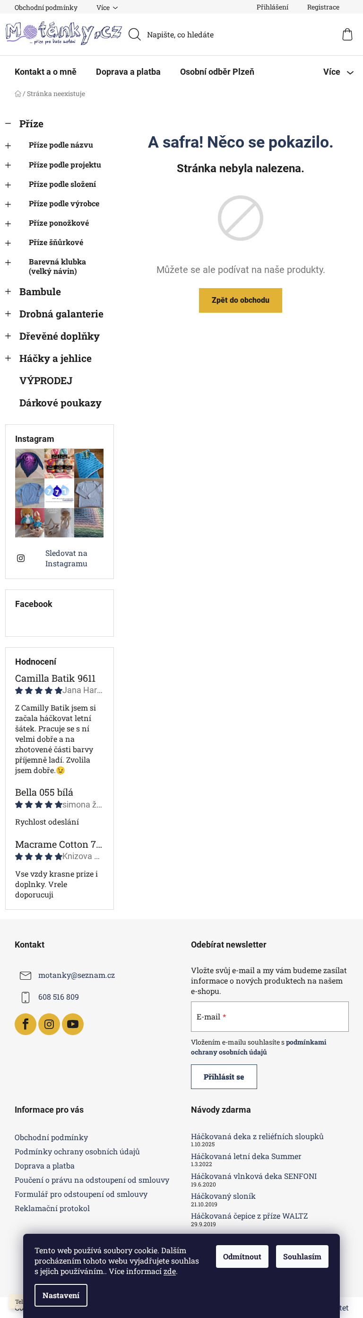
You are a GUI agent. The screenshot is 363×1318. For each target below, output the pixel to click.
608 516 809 (58, 997)
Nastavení (61, 1295)
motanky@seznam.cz (76, 975)
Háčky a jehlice (55, 358)
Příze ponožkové (59, 223)
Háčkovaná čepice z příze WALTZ (249, 1216)
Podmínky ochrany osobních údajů (77, 1151)
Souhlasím (302, 1256)
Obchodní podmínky (46, 7)
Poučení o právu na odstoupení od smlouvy (92, 1180)
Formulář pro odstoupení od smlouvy (81, 1194)
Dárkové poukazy (60, 402)
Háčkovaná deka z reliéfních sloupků (257, 1136)
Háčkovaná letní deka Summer (246, 1156)
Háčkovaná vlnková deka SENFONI (254, 1176)
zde (170, 1271)
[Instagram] (49, 1024)
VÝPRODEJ (45, 380)
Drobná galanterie (61, 313)
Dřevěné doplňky (59, 336)
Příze (31, 123)
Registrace (323, 6)
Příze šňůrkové (56, 242)
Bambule (40, 291)
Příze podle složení (62, 184)
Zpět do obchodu (240, 300)
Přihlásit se (224, 1076)
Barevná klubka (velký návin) (57, 265)
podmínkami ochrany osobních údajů (259, 1046)
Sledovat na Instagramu (66, 558)
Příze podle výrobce (64, 203)
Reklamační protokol (52, 1208)
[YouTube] (73, 1024)
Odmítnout (242, 1256)
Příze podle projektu (65, 164)
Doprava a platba (45, 1165)
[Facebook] (25, 1024)
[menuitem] (45, 72)
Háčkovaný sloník (223, 1196)
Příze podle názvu (61, 144)
